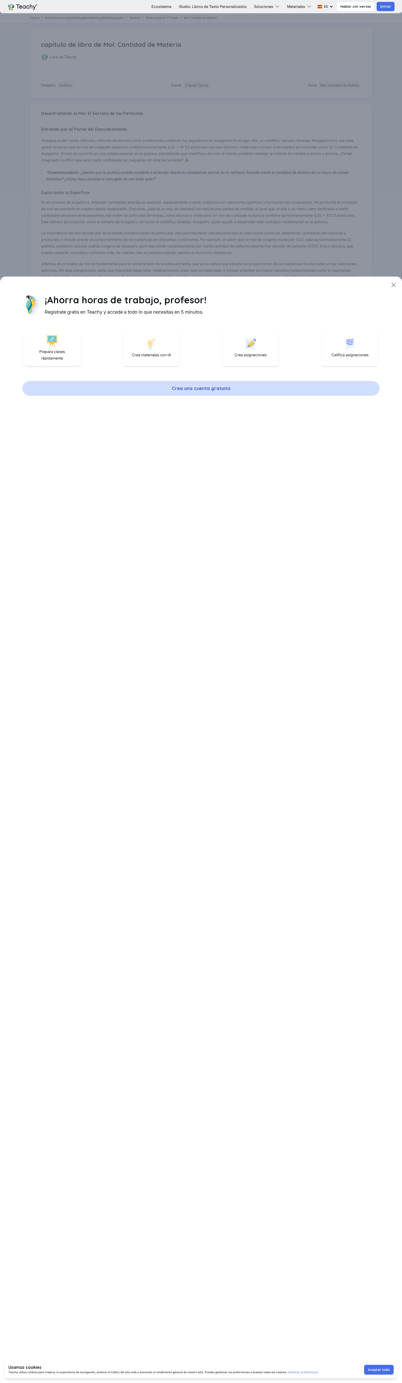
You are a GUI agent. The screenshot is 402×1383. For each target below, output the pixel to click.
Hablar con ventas (355, 6)
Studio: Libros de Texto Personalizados (213, 6)
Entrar (385, 6)
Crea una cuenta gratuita (201, 388)
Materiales (296, 6)
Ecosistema (161, 6)
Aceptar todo (379, 1370)
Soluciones (263, 6)
